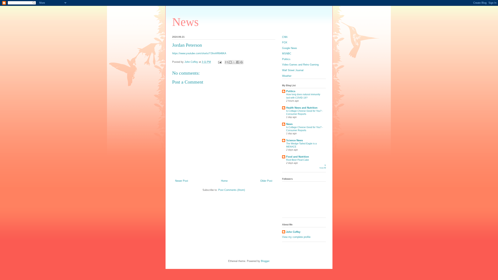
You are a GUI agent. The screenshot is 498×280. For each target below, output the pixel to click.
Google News (289, 48)
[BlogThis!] (230, 62)
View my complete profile (296, 237)
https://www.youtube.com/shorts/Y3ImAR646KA (199, 53)
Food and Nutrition (297, 156)
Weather (286, 75)
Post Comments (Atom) (231, 189)
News (185, 22)
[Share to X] (234, 62)
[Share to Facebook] (238, 62)
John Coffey (293, 231)
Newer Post (181, 180)
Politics (286, 59)
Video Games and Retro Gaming (300, 64)
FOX (284, 42)
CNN (284, 37)
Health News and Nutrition (301, 107)
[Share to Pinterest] (241, 62)
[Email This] (227, 62)
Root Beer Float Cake (297, 160)
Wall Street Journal (292, 70)
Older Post (266, 180)
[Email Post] (219, 61)
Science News (294, 140)
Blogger (265, 261)
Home (224, 180)
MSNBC (286, 53)
